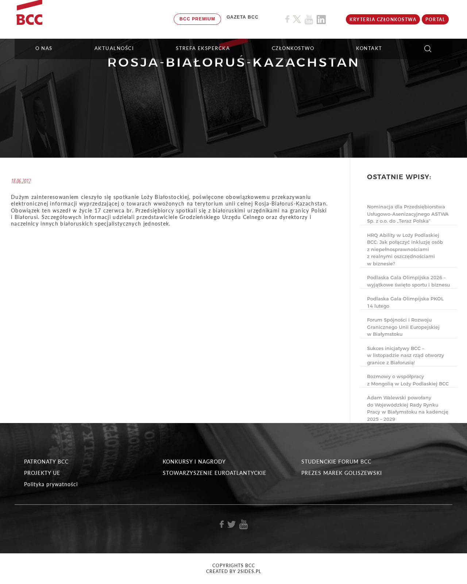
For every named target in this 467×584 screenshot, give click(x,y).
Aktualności (114, 48)
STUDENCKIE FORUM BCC (336, 461)
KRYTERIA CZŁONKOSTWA (383, 19)
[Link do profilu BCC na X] (297, 19)
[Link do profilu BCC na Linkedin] (321, 19)
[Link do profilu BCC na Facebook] (287, 19)
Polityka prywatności (51, 484)
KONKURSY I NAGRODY (194, 461)
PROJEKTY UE (42, 473)
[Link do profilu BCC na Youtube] (309, 19)
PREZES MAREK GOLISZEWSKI (341, 473)
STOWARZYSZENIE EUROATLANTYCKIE (214, 473)
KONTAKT (369, 48)
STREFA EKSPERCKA (203, 48)
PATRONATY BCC (46, 461)
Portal (435, 19)
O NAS (44, 48)
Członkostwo (293, 48)
